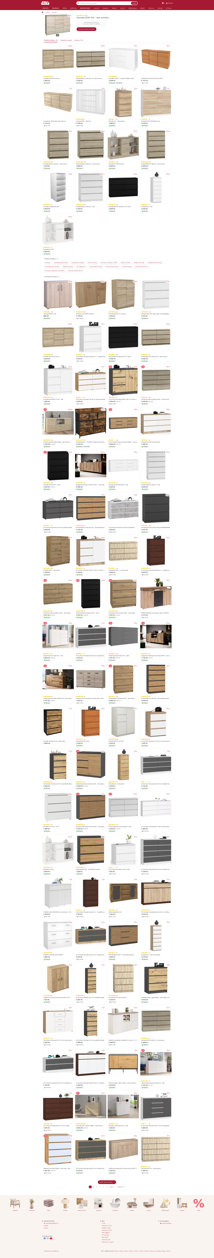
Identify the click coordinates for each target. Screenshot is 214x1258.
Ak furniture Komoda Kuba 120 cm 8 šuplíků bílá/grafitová (158, 869)
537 (136, 794)
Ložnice (47, 12)
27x (150, 311)
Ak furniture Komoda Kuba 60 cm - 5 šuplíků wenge (91, 912)
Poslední (119, 1187)
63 (104, 495)
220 (71, 46)
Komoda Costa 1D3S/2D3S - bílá (118, 485)
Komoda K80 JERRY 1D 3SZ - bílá (53, 399)
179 (136, 131)
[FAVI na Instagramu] (47, 1238)
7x (149, 204)
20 (136, 46)
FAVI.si (168, 1251)
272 (104, 452)
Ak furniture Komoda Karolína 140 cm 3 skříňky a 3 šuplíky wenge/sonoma (163, 912)
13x (52, 311)
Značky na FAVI (106, 1228)
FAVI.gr (164, 1251)
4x (84, 824)
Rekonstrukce (82, 1210)
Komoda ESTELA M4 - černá (51, 485)
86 (71, 174)
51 (104, 623)
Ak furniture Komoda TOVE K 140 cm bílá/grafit (155, 1125)
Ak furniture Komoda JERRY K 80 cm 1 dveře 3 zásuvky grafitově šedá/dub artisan (133, 399)
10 (169, 46)
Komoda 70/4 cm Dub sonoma (117, 997)
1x (84, 119)
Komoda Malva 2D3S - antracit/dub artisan (121, 955)
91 (136, 879)
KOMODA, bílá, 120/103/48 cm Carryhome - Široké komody (60, 912)
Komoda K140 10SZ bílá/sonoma (150, 121)
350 (169, 495)
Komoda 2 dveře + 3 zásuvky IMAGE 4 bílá (121, 78)
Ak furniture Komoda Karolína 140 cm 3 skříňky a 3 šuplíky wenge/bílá (97, 1083)
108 (71, 217)
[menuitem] (45, 8)
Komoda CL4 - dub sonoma (117, 121)
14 (104, 794)
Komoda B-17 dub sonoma (116, 164)
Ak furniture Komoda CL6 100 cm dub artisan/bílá (90, 399)
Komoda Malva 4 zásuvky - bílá (85, 206)
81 (71, 623)
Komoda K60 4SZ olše (82, 741)
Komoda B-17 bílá (48, 249)
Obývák (132, 1210)
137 (104, 409)
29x (52, 76)
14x (117, 440)
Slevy (198, 1210)
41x (117, 311)
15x (149, 525)
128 (169, 174)
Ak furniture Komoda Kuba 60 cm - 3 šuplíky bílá (90, 356)
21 (104, 965)
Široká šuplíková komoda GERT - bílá (120, 826)
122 (169, 623)
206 (136, 281)
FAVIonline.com (48, 1251)
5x (84, 482)
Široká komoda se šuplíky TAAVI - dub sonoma (155, 399)
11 (104, 1007)
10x (86, 15)
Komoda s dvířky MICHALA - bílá (118, 1125)
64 (136, 666)
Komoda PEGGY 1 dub (49, 314)
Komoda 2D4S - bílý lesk (83, 121)
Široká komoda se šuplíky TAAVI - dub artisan (56, 613)
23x (117, 161)
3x (84, 568)
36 (136, 495)
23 (71, 1007)
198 (104, 46)
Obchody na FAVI (107, 1225)
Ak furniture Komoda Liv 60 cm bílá (119, 869)
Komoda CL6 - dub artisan (116, 784)
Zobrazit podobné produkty (86, 29)
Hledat (134, 3)
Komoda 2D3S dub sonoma (51, 78)
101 (136, 452)
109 (169, 131)
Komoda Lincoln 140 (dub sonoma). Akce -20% (89, 698)
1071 (103, 174)
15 (136, 965)
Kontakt (46, 1225)
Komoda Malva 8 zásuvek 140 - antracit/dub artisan (91, 527)
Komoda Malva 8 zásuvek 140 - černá (120, 356)
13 (71, 965)
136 (71, 666)
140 (169, 409)
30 (136, 88)
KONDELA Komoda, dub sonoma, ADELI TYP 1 (56, 997)
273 (104, 131)
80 (104, 666)
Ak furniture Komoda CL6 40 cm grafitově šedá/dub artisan (93, 997)
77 (136, 708)
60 (169, 580)
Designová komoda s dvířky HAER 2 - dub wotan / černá (92, 485)
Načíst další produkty (106, 1182)
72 (71, 537)
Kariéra (46, 1228)
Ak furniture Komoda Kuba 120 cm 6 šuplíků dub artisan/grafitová (95, 1168)
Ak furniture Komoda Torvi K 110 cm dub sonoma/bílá (59, 1040)
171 (104, 324)
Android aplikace (167, 1223)
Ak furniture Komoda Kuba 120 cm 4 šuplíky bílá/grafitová (60, 1083)
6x (84, 525)
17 (71, 751)
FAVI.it (142, 1251)
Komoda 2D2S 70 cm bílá (116, 741)
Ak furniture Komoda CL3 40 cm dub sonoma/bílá (156, 741)
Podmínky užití (106, 1239)
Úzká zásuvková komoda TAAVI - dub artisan (122, 613)
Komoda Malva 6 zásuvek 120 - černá (120, 206)
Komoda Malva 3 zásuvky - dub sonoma (88, 164)
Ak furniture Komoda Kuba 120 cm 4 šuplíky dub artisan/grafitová (95, 955)
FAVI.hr (137, 1251)
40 (169, 708)
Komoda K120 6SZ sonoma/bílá (150, 442)
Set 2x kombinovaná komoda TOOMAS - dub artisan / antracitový (128, 442)
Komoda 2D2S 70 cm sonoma (117, 314)
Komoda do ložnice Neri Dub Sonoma (54, 121)
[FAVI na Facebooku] (44, 1238)
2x (84, 696)
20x (150, 397)
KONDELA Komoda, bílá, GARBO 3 (53, 955)
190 (70, 15)
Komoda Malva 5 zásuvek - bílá (150, 485)
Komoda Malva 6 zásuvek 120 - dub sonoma (89, 78)
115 (104, 580)
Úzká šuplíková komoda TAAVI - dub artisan (122, 698)
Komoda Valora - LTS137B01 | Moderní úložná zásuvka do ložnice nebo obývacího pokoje (102, 442)
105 (71, 794)
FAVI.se (146, 1251)
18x (52, 440)
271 (169, 366)
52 (169, 1050)
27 (169, 666)
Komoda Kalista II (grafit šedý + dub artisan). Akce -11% (157, 997)
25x (52, 568)
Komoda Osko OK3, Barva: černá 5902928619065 (155, 527)
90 (71, 580)
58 (136, 366)
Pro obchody (105, 1235)
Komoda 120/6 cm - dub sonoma (118, 570)
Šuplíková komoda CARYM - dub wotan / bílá (56, 1168)
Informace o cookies (107, 1242)
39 (104, 836)
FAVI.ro (126, 1251)
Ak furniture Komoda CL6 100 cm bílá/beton (122, 527)
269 (71, 409)
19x (117, 354)
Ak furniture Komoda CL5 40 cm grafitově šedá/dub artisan (93, 1040)
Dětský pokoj (165, 1210)
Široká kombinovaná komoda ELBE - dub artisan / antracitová (94, 826)
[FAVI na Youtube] (51, 1238)
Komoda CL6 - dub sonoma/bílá (150, 955)
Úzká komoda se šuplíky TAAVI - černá (87, 613)
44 (136, 751)
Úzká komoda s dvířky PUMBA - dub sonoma (89, 1125)
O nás (103, 1223)
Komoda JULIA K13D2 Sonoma (85, 314)
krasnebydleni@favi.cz (51, 1223)
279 (136, 324)
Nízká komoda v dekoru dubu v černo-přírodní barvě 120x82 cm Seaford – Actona (133, 1083)
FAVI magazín (105, 1232)
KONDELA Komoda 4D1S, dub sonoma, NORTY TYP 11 (124, 1168)
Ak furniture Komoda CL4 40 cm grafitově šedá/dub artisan (60, 784)
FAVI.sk (116, 1251)
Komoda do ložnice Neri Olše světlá (151, 78)
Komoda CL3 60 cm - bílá (51, 826)
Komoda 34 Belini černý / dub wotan (54, 741)
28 (136, 537)
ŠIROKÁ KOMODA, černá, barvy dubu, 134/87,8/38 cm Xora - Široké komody (163, 613)
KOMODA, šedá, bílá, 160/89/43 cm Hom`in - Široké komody (126, 1040)
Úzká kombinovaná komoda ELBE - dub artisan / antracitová (94, 784)
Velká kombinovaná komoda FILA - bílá (152, 1083)
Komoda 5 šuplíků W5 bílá (51, 206)
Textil (48, 1210)
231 (71, 131)
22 (136, 623)
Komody (54, 12)
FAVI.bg (158, 1251)
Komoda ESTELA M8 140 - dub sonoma (152, 1040)
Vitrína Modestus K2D (115, 912)
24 (169, 537)
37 (71, 708)
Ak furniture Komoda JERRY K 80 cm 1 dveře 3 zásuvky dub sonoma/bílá (97, 570)
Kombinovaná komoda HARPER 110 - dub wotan (57, 698)
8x (51, 611)
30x (52, 161)
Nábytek (15, 1210)
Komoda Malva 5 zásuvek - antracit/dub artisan (155, 698)
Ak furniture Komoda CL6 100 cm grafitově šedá (57, 527)
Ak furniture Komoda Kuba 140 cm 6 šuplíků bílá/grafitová (158, 784)
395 (136, 174)
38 (136, 922)
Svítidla (65, 1210)
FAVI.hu (131, 1251)
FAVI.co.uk (152, 1251)
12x (117, 696)
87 (136, 1093)
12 (169, 879)
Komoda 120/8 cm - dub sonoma (151, 1168)
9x (116, 119)
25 (71, 1136)
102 (136, 580)
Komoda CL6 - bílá (146, 206)
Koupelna (115, 1210)
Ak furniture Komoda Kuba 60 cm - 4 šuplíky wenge (156, 570)
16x (149, 161)
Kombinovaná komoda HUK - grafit (119, 655)
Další (111, 1187)
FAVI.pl (121, 1251)
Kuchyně (98, 1210)
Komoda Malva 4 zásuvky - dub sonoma (55, 164)
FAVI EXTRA (105, 1237)
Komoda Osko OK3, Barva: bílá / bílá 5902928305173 (156, 314)
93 (71, 366)
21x (84, 76)
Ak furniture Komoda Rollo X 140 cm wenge (56, 1125)
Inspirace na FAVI (107, 1230)
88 (136, 409)
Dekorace (32, 1210)
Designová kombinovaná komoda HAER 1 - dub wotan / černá (159, 655)
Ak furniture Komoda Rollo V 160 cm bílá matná (155, 826)
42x (84, 204)
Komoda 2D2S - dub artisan (51, 570)
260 (104, 281)
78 (136, 1007)
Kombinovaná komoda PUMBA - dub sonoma (56, 442)
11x (51, 397)
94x (84, 311)
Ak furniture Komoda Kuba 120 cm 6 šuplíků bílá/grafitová (93, 655)
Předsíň (182, 1210)
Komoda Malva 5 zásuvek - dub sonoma (153, 164)
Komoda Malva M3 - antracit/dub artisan (88, 869)
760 (169, 281)
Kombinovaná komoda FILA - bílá (53, 655)
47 (104, 366)
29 (104, 537)
